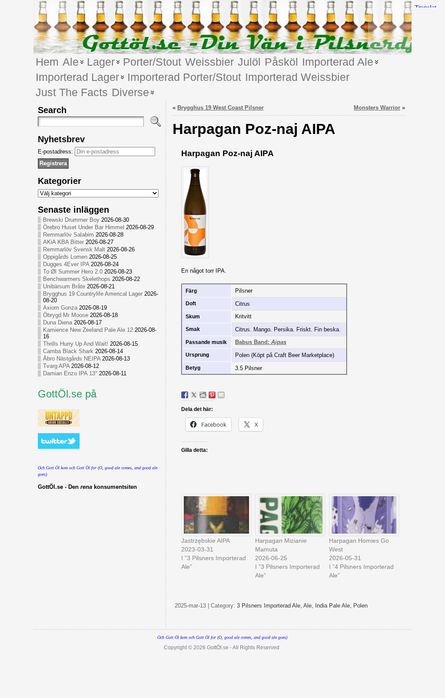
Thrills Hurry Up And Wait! (75, 344)
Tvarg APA (56, 366)
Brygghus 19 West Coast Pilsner (220, 107)
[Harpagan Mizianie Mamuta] (287, 515)
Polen (360, 605)
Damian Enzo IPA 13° (70, 373)
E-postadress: (56, 151)
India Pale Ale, (334, 605)
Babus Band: (260, 342)
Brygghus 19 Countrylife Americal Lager (93, 294)
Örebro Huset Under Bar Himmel (83, 227)
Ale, (309, 605)
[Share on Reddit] (202, 394)
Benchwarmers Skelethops (76, 279)
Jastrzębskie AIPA (205, 540)
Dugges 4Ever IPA (66, 264)
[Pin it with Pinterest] (212, 394)
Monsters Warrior (377, 107)
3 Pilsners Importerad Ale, (270, 605)
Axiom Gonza (60, 307)
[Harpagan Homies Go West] (361, 515)
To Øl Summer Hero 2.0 (73, 271)
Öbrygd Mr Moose (65, 315)
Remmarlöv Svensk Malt (74, 249)
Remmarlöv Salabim (68, 234)
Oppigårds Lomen (65, 257)
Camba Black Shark (68, 351)
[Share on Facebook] (184, 394)
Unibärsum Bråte (64, 286)
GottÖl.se (218, 648)
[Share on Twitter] (193, 394)
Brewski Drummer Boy (71, 220)
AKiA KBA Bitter (63, 242)
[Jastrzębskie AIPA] (213, 515)
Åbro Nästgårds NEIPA (71, 358)
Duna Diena (57, 322)
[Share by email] (221, 394)
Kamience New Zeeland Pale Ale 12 (88, 330)
